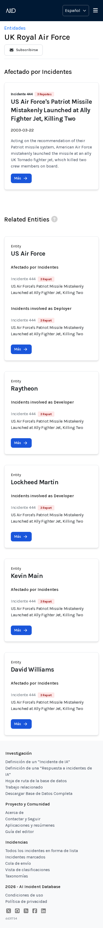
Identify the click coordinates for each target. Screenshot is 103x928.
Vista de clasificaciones (27, 869)
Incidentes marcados (25, 856)
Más (17, 178)
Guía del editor (19, 831)
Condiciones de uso (24, 895)
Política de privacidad (26, 901)
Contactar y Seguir (22, 818)
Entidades (15, 28)
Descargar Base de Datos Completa (38, 793)
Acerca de (14, 812)
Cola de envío (18, 863)
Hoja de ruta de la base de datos (36, 780)
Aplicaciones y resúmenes (30, 825)
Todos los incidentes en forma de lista (41, 850)
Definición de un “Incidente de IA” (37, 761)
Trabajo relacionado (24, 787)
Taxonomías (16, 876)
